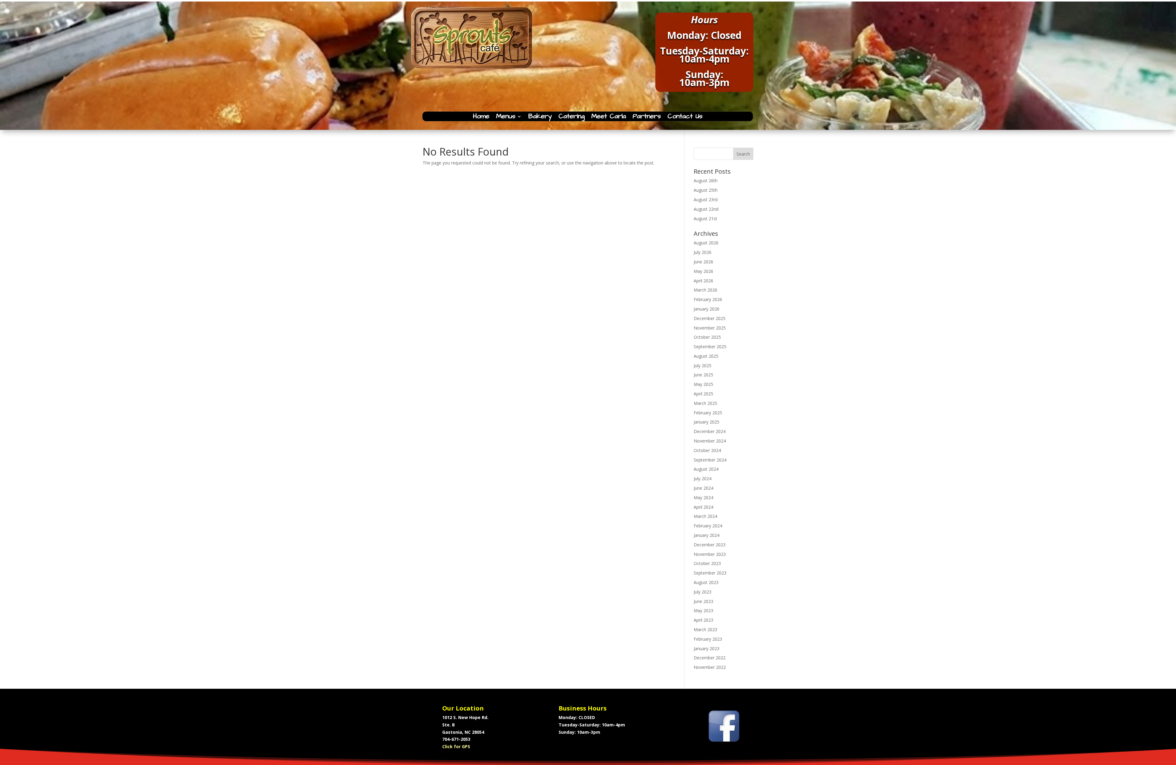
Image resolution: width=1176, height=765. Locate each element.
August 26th (706, 180)
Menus (505, 117)
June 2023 (703, 601)
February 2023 (708, 639)
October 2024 (707, 450)
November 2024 (710, 441)
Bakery (540, 117)
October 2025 (707, 337)
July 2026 (702, 252)
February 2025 (708, 413)
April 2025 (703, 394)
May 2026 (703, 271)
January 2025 (706, 422)
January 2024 (706, 535)
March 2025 (705, 403)
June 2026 (703, 262)
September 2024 (710, 460)
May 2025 (703, 384)
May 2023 (703, 610)
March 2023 (705, 629)
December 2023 (710, 545)
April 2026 (703, 281)
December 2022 (710, 658)
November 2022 (710, 667)
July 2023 (702, 592)
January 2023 (706, 648)
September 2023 (710, 573)
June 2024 (703, 488)
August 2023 (706, 582)
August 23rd (706, 199)
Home (481, 117)
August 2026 (706, 243)
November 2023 (710, 554)
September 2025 (710, 346)
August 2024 (706, 469)
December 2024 (710, 431)
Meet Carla (608, 117)
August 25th (706, 190)
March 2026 (705, 290)
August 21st (705, 218)
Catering (572, 117)
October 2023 (707, 563)
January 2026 (706, 309)
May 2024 (703, 497)
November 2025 (710, 328)
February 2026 (708, 299)
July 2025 (702, 365)
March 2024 (705, 516)
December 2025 (710, 318)
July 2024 (702, 478)
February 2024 (708, 526)
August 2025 (706, 356)
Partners (647, 117)
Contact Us (685, 117)
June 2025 (703, 375)
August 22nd (706, 209)
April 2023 (703, 620)
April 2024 (703, 507)
